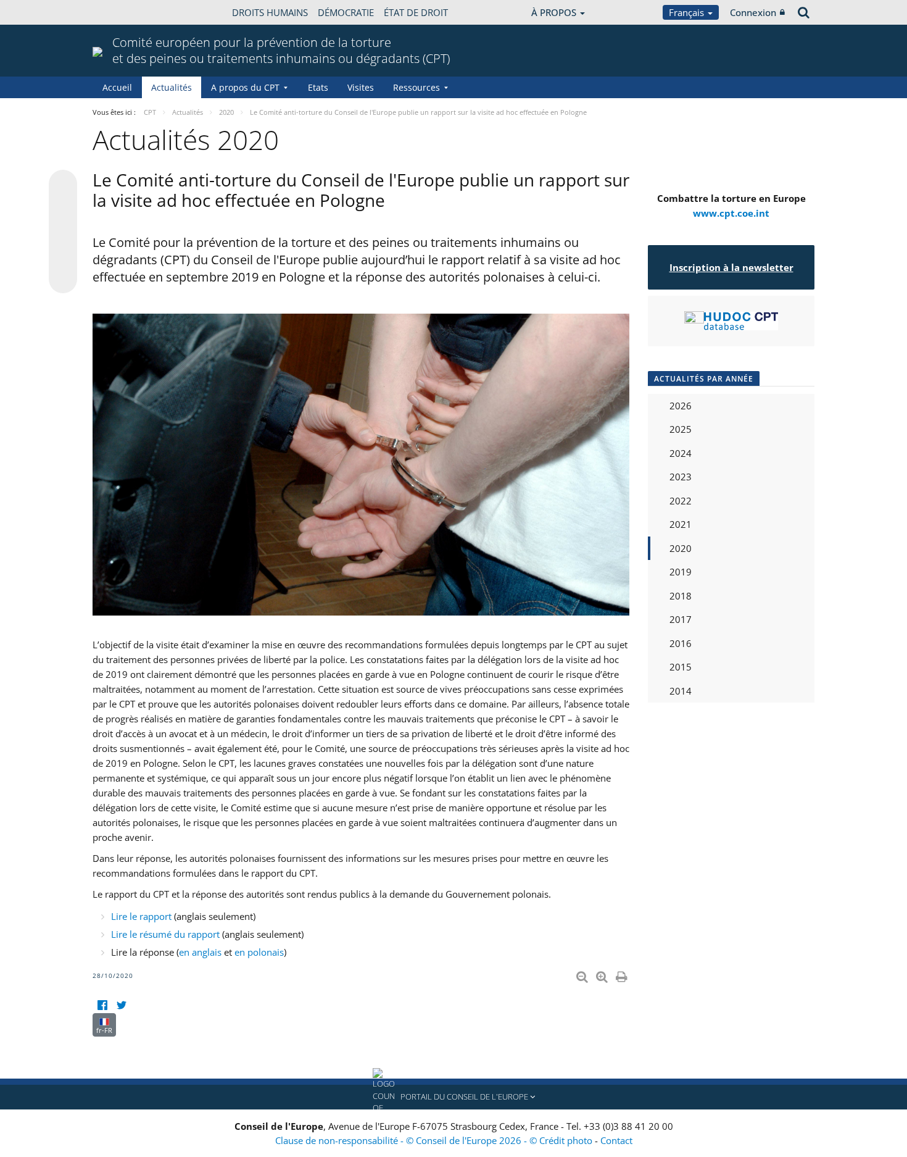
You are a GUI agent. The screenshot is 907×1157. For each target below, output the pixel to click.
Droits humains (270, 12)
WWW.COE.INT (123, 12)
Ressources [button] (416, 87)
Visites (360, 87)
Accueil (117, 87)
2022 (680, 501)
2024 (680, 453)
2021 (680, 524)
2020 (680, 548)
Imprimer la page (622, 974)
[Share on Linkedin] (63, 255)
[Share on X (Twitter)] (63, 208)
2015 (680, 667)
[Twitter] (121, 1005)
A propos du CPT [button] (245, 87)
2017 (680, 619)
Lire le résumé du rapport (165, 934)
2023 (680, 476)
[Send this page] (63, 279)
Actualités (171, 87)
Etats (318, 87)
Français (687, 12)
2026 (680, 405)
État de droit (416, 12)
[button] (453, 1097)
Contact (616, 1140)
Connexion (753, 12)
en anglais (200, 952)
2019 (680, 572)
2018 (680, 596)
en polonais (259, 952)
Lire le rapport (142, 916)
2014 (680, 691)
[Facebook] (102, 1005)
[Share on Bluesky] (63, 185)
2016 (680, 643)
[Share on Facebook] (63, 232)
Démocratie (346, 12)
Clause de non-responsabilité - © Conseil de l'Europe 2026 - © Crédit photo (435, 1140)
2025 (680, 429)
